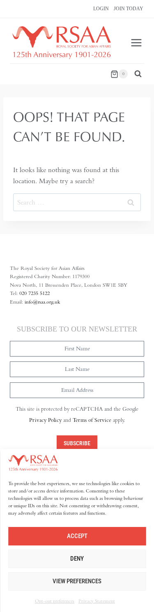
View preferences (77, 581)
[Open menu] (136, 43)
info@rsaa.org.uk (42, 302)
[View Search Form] (138, 74)
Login (101, 9)
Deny (77, 558)
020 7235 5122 (34, 293)
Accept (77, 536)
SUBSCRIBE (77, 443)
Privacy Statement (96, 601)
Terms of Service (92, 419)
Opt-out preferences (54, 601)
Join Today (128, 9)
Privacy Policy (45, 419)
